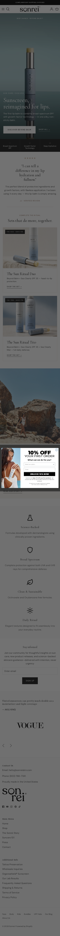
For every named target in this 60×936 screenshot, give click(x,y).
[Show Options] (54, 464)
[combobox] (39, 464)
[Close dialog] (56, 450)
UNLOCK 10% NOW (39, 474)
